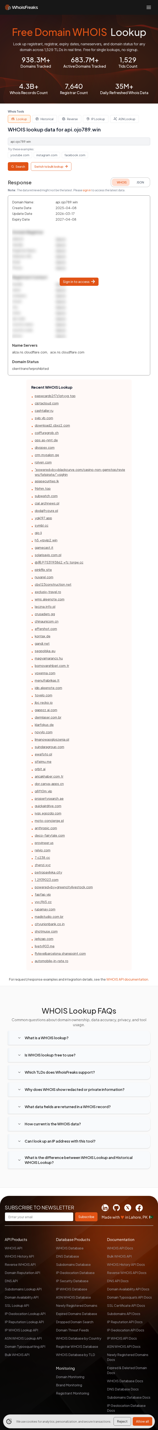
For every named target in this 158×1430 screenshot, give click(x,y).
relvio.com (42, 850)
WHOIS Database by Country (78, 1338)
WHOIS (122, 182)
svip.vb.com (44, 418)
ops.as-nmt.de (46, 440)
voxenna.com (45, 673)
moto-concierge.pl (49, 820)
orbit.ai (40, 769)
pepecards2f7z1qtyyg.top (55, 396)
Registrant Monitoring (72, 1393)
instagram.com (46, 155)
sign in (87, 190)
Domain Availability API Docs (128, 1289)
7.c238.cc (42, 857)
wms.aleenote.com (49, 599)
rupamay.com (45, 909)
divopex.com (45, 447)
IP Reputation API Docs (125, 1322)
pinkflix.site (43, 569)
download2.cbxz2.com (52, 425)
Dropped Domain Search (74, 1322)
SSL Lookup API (17, 1305)
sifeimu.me (43, 761)
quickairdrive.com (48, 806)
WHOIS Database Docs (125, 1381)
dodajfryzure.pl (46, 510)
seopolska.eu (45, 651)
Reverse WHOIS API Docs (126, 1272)
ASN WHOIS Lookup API (23, 1338)
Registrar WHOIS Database (77, 1346)
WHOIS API (13, 1248)
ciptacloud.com (47, 403)
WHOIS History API (19, 1256)
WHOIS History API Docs (126, 1264)
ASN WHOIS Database (73, 1297)
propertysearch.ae (49, 798)
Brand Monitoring (69, 1385)
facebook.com (74, 155)
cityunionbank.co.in (50, 924)
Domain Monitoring (70, 1377)
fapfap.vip (43, 894)
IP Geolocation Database (75, 1272)
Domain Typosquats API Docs (129, 1297)
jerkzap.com (44, 939)
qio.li (38, 533)
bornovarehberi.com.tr (52, 665)
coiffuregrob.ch (47, 433)
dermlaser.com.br (48, 717)
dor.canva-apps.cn (49, 784)
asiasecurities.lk (47, 481)
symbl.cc (41, 525)
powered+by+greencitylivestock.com (64, 887)
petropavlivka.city (48, 872)
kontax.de (42, 636)
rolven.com (43, 462)
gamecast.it (44, 547)
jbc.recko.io (44, 702)
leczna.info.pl (45, 606)
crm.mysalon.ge (47, 455)
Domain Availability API (21, 1297)
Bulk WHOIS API (17, 1355)
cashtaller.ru (44, 410)
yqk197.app (43, 518)
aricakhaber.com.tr (49, 776)
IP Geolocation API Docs (125, 1330)
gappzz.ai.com (46, 710)
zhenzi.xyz (43, 865)
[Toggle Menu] (148, 7)
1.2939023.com (46, 879)
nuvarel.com (44, 577)
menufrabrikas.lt (47, 680)
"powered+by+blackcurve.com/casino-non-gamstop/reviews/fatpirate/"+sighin (80, 472)
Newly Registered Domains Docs (127, 1357)
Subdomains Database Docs (128, 1397)
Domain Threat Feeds (72, 1330)
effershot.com (46, 629)
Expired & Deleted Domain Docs (127, 1370)
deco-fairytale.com (50, 835)
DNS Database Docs (123, 1389)
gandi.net (42, 643)
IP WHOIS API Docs (122, 1338)
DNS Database (67, 1256)
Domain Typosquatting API (25, 1346)
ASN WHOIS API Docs (124, 1346)
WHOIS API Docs (120, 1248)
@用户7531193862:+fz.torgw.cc (59, 562)
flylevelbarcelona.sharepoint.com (60, 953)
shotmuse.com (46, 931)
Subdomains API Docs (123, 1313)
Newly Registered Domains (76, 1305)
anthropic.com (46, 828)
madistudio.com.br (49, 916)
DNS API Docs (118, 1281)
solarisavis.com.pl (48, 555)
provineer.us (44, 843)
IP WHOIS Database (71, 1289)
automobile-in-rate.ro (51, 961)
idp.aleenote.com (48, 688)
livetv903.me (45, 946)
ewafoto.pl (43, 754)
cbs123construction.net (53, 584)
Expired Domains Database (76, 1313)
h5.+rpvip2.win (46, 540)
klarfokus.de (44, 724)
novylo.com (43, 732)
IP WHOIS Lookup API (21, 1330)
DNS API (11, 1281)
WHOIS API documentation (127, 979)
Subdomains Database (73, 1264)
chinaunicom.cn (46, 621)
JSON (140, 182)
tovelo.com (43, 695)
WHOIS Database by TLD (75, 1355)
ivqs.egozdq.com (48, 813)
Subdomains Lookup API (23, 1289)
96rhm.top (43, 488)
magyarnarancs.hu (49, 658)
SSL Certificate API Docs (126, 1305)
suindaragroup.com (49, 747)
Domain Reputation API (22, 1272)
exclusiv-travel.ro (48, 592)
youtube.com (19, 155)
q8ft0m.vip (43, 791)
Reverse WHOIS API (20, 1264)
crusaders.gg (45, 614)
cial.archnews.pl (47, 503)
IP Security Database (72, 1281)
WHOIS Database (70, 1248)
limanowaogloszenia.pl (52, 739)
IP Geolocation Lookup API (25, 1313)
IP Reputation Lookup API (24, 1322)
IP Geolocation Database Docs (126, 1408)
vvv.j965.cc (43, 902)
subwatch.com (46, 496)
